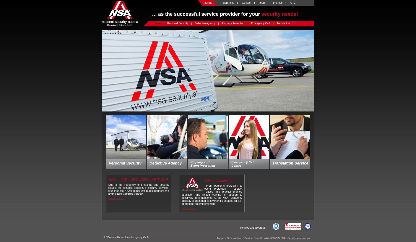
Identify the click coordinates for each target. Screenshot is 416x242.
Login (220, 238)
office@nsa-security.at (298, 238)
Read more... (116, 198)
